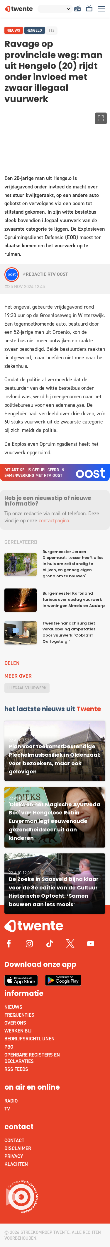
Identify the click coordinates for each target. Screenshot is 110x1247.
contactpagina (54, 520)
